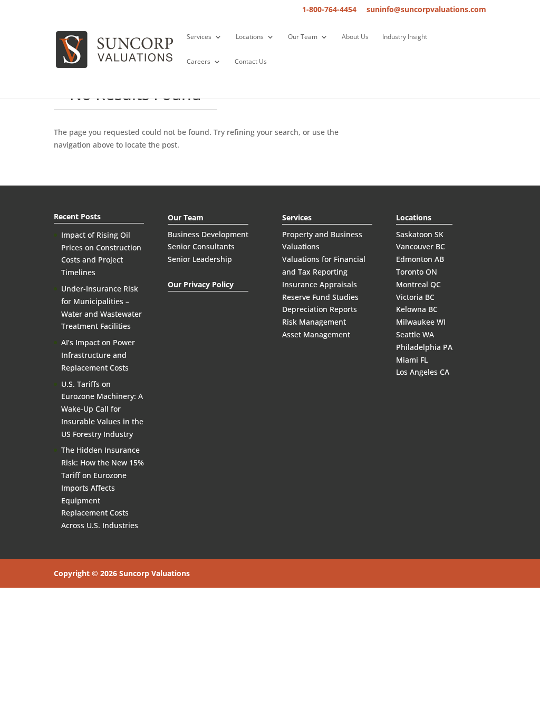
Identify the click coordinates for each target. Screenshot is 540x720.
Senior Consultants (201, 246)
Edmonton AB (420, 259)
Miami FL (412, 360)
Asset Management (316, 334)
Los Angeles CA (422, 372)
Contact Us (251, 62)
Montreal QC (418, 284)
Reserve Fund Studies (320, 297)
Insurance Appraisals (319, 284)
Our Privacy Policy (201, 284)
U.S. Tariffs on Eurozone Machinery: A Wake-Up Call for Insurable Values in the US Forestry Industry (102, 409)
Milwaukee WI (421, 322)
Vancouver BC (420, 246)
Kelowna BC (417, 309)
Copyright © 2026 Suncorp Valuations (122, 573)
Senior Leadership (200, 259)
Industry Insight (404, 37)
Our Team (302, 37)
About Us (355, 37)
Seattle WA (415, 334)
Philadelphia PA (424, 347)
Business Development (208, 234)
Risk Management (314, 322)
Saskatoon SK (419, 234)
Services (199, 37)
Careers (198, 62)
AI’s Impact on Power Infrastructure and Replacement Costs (98, 355)
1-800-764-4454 (329, 10)
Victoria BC (415, 297)
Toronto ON (416, 272)
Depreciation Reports (319, 309)
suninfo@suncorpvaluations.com (426, 10)
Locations (250, 37)
